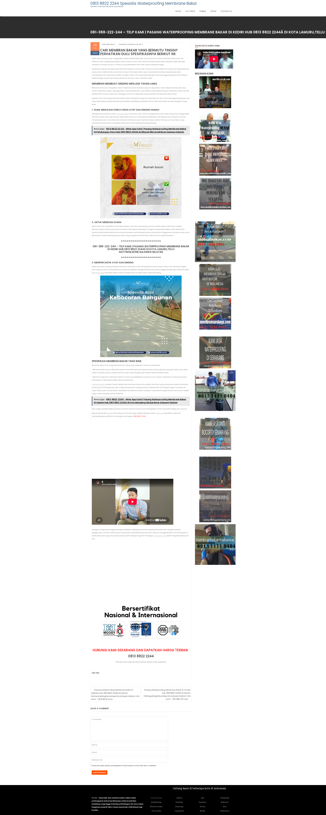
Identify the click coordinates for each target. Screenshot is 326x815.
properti (110, 413)
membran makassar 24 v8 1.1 (131, 44)
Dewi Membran (108, 44)
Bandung (179, 802)
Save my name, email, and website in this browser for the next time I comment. (124, 766)
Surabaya (202, 802)
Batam (202, 806)
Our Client (190, 11)
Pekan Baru (224, 811)
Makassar (225, 802)
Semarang (179, 806)
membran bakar (122, 114)
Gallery (202, 11)
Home (178, 11)
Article (213, 11)
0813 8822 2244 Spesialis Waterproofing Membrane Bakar (143, 3)
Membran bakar (98, 273)
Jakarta (179, 798)
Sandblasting (156, 802)
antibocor (159, 413)
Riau (224, 806)
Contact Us (226, 11)
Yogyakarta (179, 811)
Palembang (224, 798)
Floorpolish (156, 811)
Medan (202, 811)
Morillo (95, 798)
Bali (202, 798)
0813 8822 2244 (141, 656)
